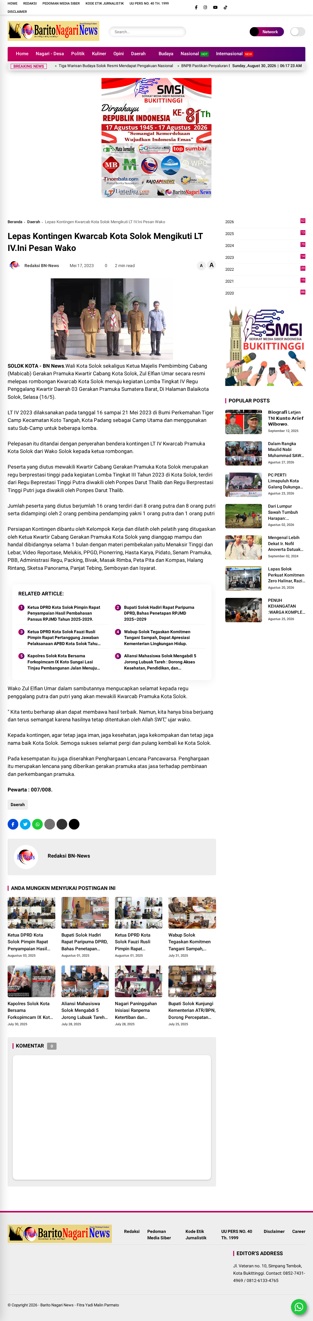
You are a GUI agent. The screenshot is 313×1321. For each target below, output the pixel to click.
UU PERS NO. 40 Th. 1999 (149, 3)
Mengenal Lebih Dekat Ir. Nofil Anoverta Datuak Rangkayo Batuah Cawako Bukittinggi (285, 544)
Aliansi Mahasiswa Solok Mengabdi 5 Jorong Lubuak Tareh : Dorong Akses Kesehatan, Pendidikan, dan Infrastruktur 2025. (160, 662)
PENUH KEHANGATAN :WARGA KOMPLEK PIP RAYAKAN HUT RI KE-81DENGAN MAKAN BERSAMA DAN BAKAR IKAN (286, 607)
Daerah (138, 53)
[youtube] (215, 7)
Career (298, 1231)
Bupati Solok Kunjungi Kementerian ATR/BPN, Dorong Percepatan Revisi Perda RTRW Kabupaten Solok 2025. (191, 1011)
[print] (49, 824)
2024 (265, 245)
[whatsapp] (37, 824)
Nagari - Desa (50, 53)
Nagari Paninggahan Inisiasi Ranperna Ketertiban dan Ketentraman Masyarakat (136, 1011)
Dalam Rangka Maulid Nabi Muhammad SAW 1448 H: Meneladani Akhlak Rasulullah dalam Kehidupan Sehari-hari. (286, 450)
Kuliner (99, 53)
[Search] (180, 32)
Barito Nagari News (57, 1305)
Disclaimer (17, 12)
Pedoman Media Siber (61, 3)
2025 (265, 233)
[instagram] (205, 7)
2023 (265, 257)
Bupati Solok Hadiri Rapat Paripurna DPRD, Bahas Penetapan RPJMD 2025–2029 (159, 613)
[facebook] (196, 7)
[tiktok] (225, 7)
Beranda (15, 222)
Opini (118, 53)
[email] (62, 824)
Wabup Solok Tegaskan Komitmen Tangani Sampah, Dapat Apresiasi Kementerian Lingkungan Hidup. (157, 637)
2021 (265, 281)
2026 (265, 222)
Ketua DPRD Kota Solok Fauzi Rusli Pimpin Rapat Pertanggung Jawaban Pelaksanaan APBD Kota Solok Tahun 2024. (64, 638)
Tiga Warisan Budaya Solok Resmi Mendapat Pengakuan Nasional (94, 65)
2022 (265, 269)
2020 (265, 293)
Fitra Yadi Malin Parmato (98, 1305)
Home (12, 3)
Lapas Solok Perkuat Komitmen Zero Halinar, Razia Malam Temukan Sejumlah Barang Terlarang (286, 575)
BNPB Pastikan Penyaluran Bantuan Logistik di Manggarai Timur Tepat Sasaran (228, 65)
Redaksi (30, 3)
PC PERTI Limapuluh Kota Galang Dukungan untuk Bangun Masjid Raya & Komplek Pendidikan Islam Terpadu (285, 481)
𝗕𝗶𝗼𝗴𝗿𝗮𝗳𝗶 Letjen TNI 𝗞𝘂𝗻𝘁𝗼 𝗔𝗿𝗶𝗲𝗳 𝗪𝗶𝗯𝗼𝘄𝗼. (286, 418)
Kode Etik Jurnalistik (105, 3)
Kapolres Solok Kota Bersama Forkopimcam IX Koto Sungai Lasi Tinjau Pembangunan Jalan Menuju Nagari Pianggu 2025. (62, 662)
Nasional (194, 53)
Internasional (234, 53)
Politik (78, 53)
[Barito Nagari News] (53, 39)
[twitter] (25, 824)
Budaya (166, 53)
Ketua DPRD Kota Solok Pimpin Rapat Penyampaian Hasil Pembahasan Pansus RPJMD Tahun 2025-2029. (64, 613)
